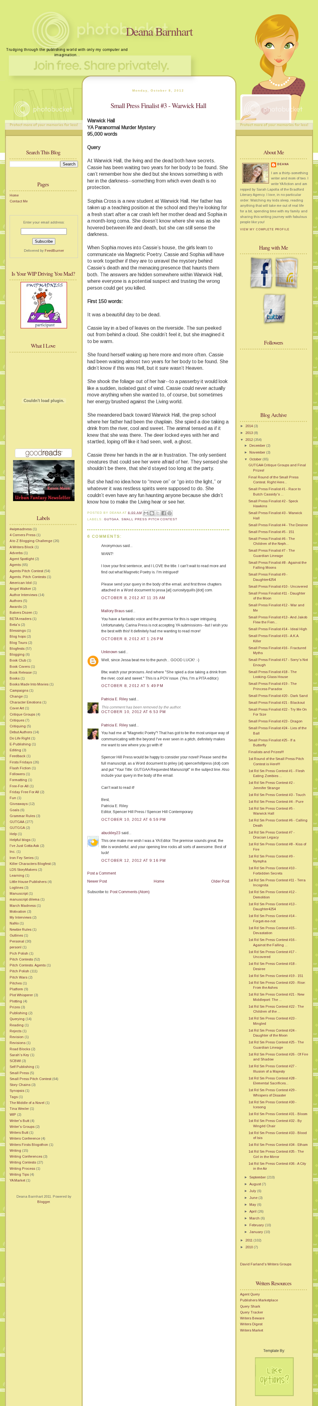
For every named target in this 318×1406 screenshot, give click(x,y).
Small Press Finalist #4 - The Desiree (278, 525)
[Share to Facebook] (164, 513)
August (255, 1184)
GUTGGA (17, 828)
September (258, 1177)
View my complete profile (264, 229)
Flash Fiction (20, 768)
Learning (17, 875)
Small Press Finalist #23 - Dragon (275, 721)
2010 (249, 1247)
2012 (249, 439)
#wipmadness (21, 529)
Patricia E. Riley (114, 699)
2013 (249, 433)
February (257, 1225)
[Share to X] (158, 513)
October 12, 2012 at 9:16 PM (133, 860)
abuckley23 (110, 833)
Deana (283, 164)
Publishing (18, 1013)
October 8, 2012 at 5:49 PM (132, 686)
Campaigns (19, 690)
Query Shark (250, 1306)
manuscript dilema (24, 899)
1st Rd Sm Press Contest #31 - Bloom (277, 1114)
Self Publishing (22, 1067)
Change (16, 696)
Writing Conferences (26, 1156)
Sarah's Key (19, 1055)
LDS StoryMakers (23, 869)
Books (15, 678)
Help (13, 834)
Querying (17, 1019)
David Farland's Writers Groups (265, 1264)
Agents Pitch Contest (26, 571)
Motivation (18, 911)
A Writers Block (22, 547)
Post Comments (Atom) (130, 892)
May (253, 1204)
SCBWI (15, 1061)
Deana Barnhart (159, 31)
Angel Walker (20, 588)
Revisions (17, 1043)
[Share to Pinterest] (169, 513)
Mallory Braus (113, 611)
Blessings (18, 630)
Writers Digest (251, 1324)
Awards (16, 606)
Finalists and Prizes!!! (266, 752)
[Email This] (146, 513)
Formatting (18, 780)
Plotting (16, 1001)
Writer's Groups (22, 1126)
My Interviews (20, 917)
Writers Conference (25, 1138)
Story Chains (20, 1085)
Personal (17, 941)
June (253, 1198)
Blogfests (17, 648)
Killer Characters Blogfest (30, 864)
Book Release (21, 672)
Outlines (16, 935)
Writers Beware (252, 1318)
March (255, 1218)
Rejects (15, 1031)
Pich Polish (19, 953)
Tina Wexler (19, 1108)
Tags (14, 1097)
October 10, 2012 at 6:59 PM (133, 819)
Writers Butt (19, 1132)
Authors (16, 601)
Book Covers (20, 666)
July (253, 1191)
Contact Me (19, 201)
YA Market (17, 1180)
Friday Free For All (24, 792)
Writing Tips (19, 1174)
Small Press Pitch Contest (30, 1079)
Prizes (15, 1007)
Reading (17, 1025)
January (256, 1232)
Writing (15, 1150)
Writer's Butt (19, 1121)
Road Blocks (20, 1049)
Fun (13, 798)
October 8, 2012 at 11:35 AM (133, 598)
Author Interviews (23, 595)
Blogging (17, 654)
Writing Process (22, 1168)
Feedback (17, 756)
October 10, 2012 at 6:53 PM (133, 712)
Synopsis (17, 1090)
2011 (249, 1240)
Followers (17, 774)
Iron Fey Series (22, 858)
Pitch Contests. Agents (28, 965)
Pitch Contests (21, 959)
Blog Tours (18, 642)
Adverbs (16, 553)
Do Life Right (20, 738)
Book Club (18, 660)
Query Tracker (251, 1312)
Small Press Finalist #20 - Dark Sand (278, 696)
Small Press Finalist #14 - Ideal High (277, 629)
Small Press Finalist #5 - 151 (271, 532)
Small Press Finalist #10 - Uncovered (278, 586)
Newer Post (97, 881)
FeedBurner (54, 250)
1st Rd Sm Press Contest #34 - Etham (278, 1144)
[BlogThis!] (152, 513)
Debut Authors (21, 732)
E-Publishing (20, 744)
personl (15, 947)
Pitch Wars (18, 977)
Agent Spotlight (22, 559)
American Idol (21, 583)
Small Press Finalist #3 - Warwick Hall (158, 105)
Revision (17, 1037)
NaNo (14, 923)
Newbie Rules (20, 929)
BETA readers (20, 619)
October (255, 459)
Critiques (17, 720)
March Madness (23, 905)
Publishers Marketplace (259, 1300)
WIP (13, 1114)
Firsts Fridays (21, 762)
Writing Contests (23, 1162)
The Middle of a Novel (27, 1103)
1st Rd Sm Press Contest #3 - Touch (277, 795)
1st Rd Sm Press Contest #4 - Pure (275, 801)
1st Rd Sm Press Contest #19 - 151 (275, 976)
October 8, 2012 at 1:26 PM (132, 639)
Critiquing (18, 726)
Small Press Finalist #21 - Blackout (276, 702)
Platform (16, 989)
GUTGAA (17, 822)
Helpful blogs (20, 840)
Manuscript (19, 893)
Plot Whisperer (21, 995)
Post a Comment (101, 873)
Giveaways (19, 804)
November (257, 452)
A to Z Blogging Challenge (31, 541)
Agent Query (250, 1294)
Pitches (16, 983)
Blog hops (18, 636)
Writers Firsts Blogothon (29, 1144)
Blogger (43, 1202)
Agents (15, 565)
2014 (249, 426)
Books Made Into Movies (29, 684)
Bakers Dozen (21, 612)
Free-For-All (19, 786)
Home (14, 195)
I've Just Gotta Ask (24, 846)
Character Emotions (25, 702)
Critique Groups (22, 714)
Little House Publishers (28, 882)
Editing (15, 750)
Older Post (220, 881)
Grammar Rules (22, 816)
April (253, 1211)
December (257, 445)
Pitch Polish (19, 971)
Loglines (16, 887)
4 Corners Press (22, 535)
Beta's (15, 624)
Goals (14, 810)
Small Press (19, 1073)
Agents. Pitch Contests (28, 577)
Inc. (13, 851)
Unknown (109, 652)
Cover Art (17, 708)
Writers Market (251, 1330)
